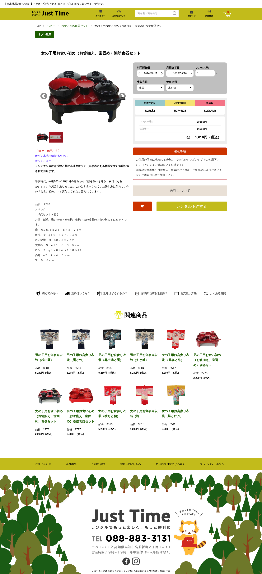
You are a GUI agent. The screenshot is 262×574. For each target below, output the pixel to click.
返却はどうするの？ (114, 293)
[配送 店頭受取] (150, 87)
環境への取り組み (130, 464)
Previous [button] (44, 96)
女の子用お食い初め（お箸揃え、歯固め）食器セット (49, 416)
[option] (82, 96)
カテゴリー (100, 16)
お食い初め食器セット (74, 25)
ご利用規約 (98, 464)
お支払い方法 (188, 293)
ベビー (51, 25)
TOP (38, 25)
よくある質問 (217, 293)
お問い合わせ (43, 464)
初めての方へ (49, 293)
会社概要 (71, 464)
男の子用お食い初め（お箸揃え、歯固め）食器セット (207, 360)
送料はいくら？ (80, 293)
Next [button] (122, 96)
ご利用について (119, 16)
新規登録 (209, 16)
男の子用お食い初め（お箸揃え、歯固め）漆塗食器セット (80, 416)
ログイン (192, 16)
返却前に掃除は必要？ (153, 293)
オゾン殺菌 (44, 34)
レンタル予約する (191, 206)
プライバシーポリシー (213, 464)
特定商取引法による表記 (170, 464)
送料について (180, 191)
